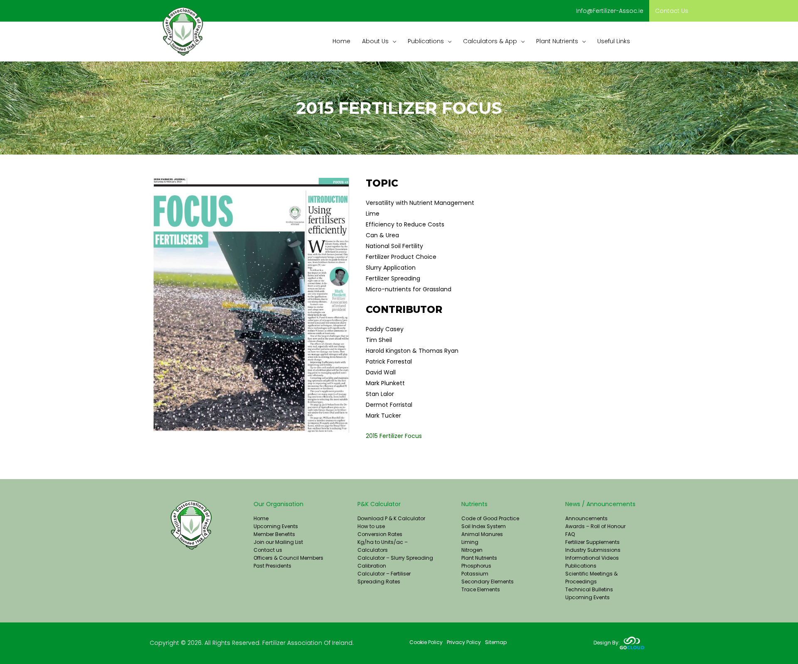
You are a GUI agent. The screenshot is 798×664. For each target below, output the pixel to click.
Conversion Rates (379, 534)
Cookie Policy (426, 642)
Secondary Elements (487, 581)
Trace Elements (480, 589)
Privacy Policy (464, 642)
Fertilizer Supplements (592, 542)
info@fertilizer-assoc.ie (609, 11)
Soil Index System (483, 526)
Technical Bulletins (589, 589)
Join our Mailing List (278, 542)
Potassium (474, 573)
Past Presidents (272, 565)
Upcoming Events (276, 526)
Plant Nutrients (479, 557)
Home (261, 518)
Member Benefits (274, 534)
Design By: (607, 642)
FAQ (570, 534)
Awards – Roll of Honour (595, 526)
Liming (469, 542)
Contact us (671, 11)
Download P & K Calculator (391, 518)
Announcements (586, 518)
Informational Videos (592, 557)
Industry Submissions (593, 549)
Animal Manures (482, 534)
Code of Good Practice (490, 518)
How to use (371, 526)
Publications (580, 565)
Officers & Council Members (288, 557)
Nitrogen (472, 549)
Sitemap (496, 642)
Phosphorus (476, 565)
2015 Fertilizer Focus (394, 436)
